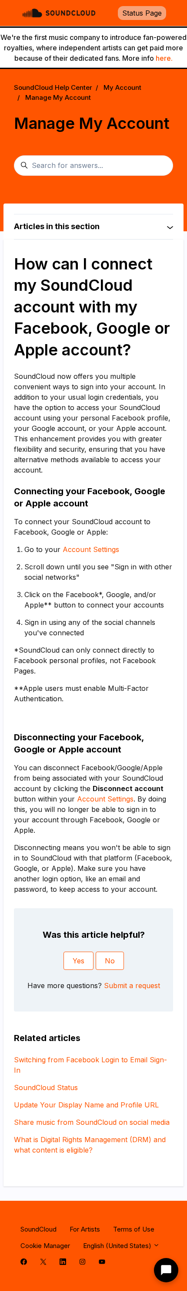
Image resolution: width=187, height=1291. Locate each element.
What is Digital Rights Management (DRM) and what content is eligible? (90, 1144)
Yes (78, 960)
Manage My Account (58, 97)
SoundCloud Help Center (53, 87)
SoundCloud (38, 1229)
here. (164, 58)
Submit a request (132, 985)
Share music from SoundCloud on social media (92, 1122)
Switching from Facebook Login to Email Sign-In (90, 1064)
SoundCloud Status (46, 1087)
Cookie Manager (45, 1246)
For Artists (85, 1229)
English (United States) (118, 1246)
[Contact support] (166, 1270)
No (110, 960)
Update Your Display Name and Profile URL (86, 1104)
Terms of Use (133, 1229)
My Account (122, 87)
